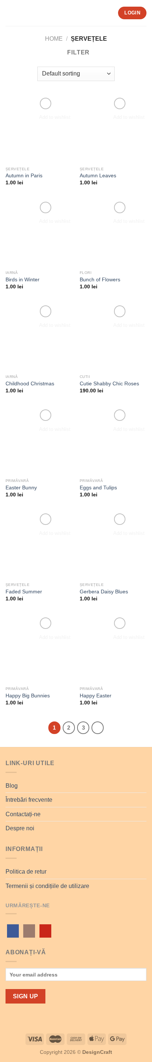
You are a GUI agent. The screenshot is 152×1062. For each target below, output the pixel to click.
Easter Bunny (21, 487)
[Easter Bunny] (39, 441)
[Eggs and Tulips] (113, 441)
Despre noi (20, 828)
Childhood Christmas (30, 383)
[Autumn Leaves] (113, 129)
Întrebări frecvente (29, 800)
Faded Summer (24, 591)
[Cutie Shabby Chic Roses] (113, 337)
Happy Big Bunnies (28, 695)
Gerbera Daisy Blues (104, 591)
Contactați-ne (23, 814)
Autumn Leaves (98, 175)
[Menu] (10, 13)
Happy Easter (95, 695)
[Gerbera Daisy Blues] (113, 545)
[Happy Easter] (113, 649)
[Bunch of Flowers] (113, 233)
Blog (12, 786)
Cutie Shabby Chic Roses (109, 383)
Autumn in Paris (24, 175)
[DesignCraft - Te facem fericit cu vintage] (73, 13)
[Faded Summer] (39, 545)
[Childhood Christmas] (39, 337)
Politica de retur (26, 871)
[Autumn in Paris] (39, 129)
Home (54, 39)
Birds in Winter (22, 279)
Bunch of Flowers (100, 279)
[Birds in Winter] (39, 233)
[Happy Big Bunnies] (39, 649)
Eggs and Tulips (98, 487)
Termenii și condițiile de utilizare (47, 886)
